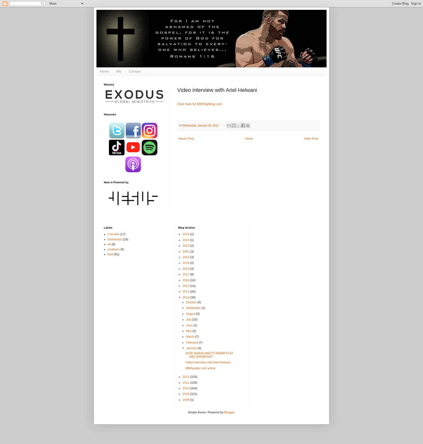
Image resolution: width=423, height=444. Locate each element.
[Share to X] (238, 125)
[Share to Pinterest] (247, 125)
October (191, 302)
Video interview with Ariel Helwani (208, 362)
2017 (186, 274)
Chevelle (113, 234)
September (193, 308)
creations (113, 249)
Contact (135, 71)
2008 (186, 400)
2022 (186, 245)
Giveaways (114, 239)
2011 (186, 382)
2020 (186, 257)
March (190, 336)
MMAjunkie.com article (201, 368)
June (189, 325)
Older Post (311, 138)
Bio (119, 71)
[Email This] (229, 125)
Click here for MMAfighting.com (199, 104)
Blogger (229, 412)
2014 (186, 291)
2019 (186, 263)
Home (104, 71)
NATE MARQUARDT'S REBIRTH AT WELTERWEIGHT (209, 355)
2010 (186, 388)
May (189, 331)
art (109, 244)
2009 (186, 394)
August (191, 314)
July (189, 319)
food (110, 254)
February (192, 342)
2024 (186, 234)
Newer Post (186, 138)
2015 (186, 286)
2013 (186, 297)
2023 (186, 240)
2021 (186, 251)
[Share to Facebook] (243, 125)
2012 (186, 377)
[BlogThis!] (233, 125)
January (192, 348)
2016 (186, 280)
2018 (186, 269)
